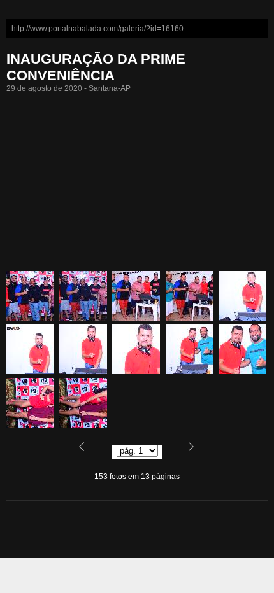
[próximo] (185, 451)
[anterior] (89, 451)
